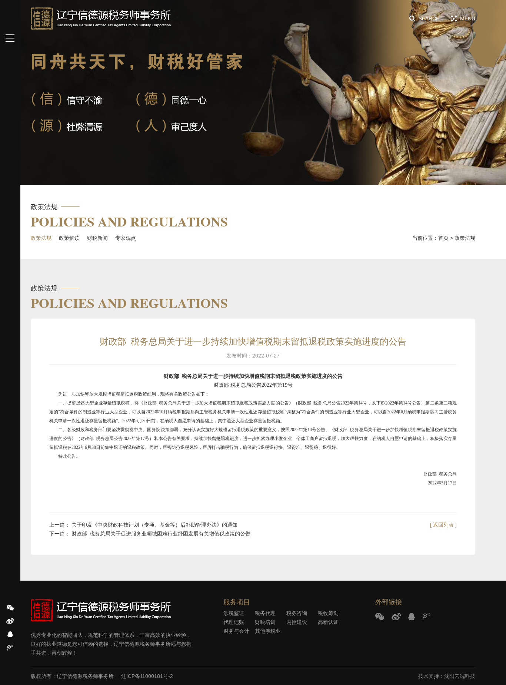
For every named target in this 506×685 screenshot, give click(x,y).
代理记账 (233, 622)
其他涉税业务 (268, 631)
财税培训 (265, 622)
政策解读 (69, 238)
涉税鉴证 (233, 613)
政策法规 (41, 238)
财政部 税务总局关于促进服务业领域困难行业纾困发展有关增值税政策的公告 (160, 534)
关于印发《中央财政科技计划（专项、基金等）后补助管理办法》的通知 (154, 525)
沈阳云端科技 (459, 676)
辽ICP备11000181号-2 (147, 676)
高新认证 (328, 622)
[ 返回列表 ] (443, 525)
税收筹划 (328, 613)
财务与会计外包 (236, 631)
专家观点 (125, 238)
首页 (443, 238)
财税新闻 (97, 238)
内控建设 (296, 622)
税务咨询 (296, 613)
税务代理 (265, 613)
